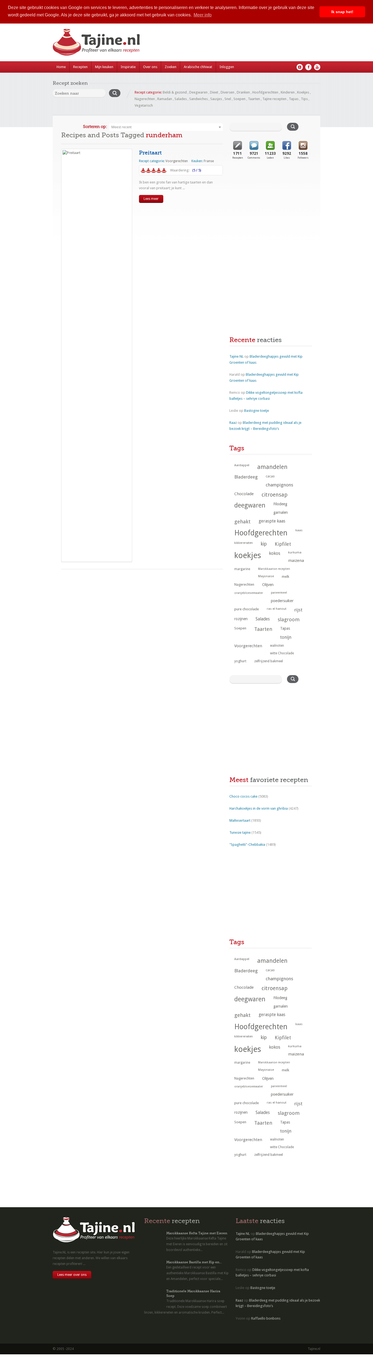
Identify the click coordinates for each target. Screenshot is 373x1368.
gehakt (242, 521)
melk (285, 576)
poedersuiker (282, 600)
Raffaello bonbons (265, 1318)
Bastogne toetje (256, 411)
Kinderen (288, 92)
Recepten (80, 67)
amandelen (272, 466)
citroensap (275, 495)
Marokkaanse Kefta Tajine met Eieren (196, 1233)
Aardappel (241, 465)
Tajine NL (236, 356)
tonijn (285, 637)
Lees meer (151, 199)
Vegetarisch (144, 105)
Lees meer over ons (72, 1275)
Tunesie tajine (240, 832)
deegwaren (249, 505)
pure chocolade (246, 609)
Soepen (239, 99)
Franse (209, 161)
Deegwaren (198, 92)
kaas (299, 530)
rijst (298, 609)
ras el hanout (276, 609)
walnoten (277, 645)
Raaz (233, 423)
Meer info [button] (203, 15)
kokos (274, 553)
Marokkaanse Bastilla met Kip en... (194, 1262)
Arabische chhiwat (198, 67)
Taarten (254, 99)
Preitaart (150, 153)
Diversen (227, 92)
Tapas (293, 99)
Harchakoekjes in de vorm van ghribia (258, 808)
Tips (304, 99)
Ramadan (164, 99)
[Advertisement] (270, 210)
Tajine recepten (274, 99)
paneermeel (279, 592)
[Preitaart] (96, 355)
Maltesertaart (239, 820)
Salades (180, 99)
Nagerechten (145, 99)
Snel (227, 99)
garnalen (280, 512)
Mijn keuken (104, 67)
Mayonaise (266, 576)
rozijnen (241, 619)
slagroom (289, 619)
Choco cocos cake (243, 796)
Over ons (150, 67)
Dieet (214, 92)
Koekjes (303, 92)
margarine (242, 569)
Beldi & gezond (175, 92)
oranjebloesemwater (248, 593)
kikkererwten (243, 543)
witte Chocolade (282, 653)
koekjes (247, 555)
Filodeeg (280, 504)
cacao (270, 476)
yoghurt (240, 661)
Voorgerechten (176, 161)
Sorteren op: (95, 126)
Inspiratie (128, 67)
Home (61, 67)
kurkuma (294, 552)
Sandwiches (198, 99)
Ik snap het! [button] (342, 12)
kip (264, 544)
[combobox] (166, 127)
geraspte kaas (272, 521)
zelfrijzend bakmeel (268, 661)
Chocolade (244, 493)
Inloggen (227, 67)
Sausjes (216, 99)
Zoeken (170, 67)
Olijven (268, 584)
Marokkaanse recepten (274, 569)
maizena (296, 560)
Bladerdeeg (246, 477)
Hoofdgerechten (265, 92)
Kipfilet (283, 544)
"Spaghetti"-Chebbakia (247, 844)
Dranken (243, 92)
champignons (279, 485)
